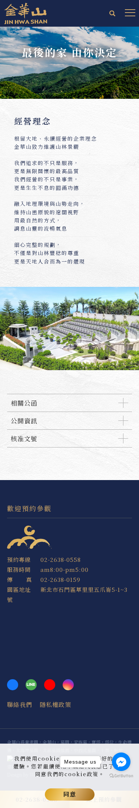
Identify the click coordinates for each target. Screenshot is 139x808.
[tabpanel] (69, 63)
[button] (112, 14)
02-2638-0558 (60, 559)
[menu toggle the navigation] (130, 13)
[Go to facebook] (121, 761)
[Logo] (26, 12)
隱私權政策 (55, 704)
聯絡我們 (19, 704)
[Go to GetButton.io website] (121, 776)
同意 (69, 794)
